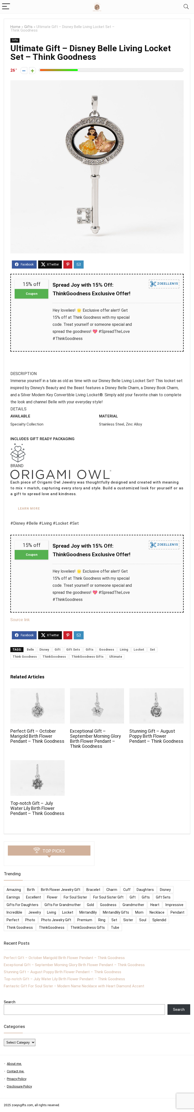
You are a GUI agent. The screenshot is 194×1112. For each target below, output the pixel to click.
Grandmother (133, 905)
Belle (30, 649)
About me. (14, 1064)
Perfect (13, 920)
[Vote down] (23, 70)
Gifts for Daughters (22, 905)
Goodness (106, 649)
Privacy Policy (16, 1079)
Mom (139, 912)
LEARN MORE (29, 508)
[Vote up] (32, 70)
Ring (101, 920)
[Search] (186, 6)
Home (15, 27)
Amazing (14, 890)
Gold (90, 905)
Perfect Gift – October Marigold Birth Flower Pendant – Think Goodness (37, 736)
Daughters (145, 890)
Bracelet (93, 890)
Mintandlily (88, 912)
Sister (128, 920)
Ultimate (115, 656)
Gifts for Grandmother (62, 905)
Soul (142, 920)
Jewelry (34, 912)
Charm (111, 890)
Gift (58, 649)
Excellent (33, 897)
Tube (115, 927)
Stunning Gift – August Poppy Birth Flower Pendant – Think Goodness (156, 736)
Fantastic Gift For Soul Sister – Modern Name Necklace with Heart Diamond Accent (74, 986)
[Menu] (6, 6)
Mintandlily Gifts (116, 912)
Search (9, 1002)
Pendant (177, 912)
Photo (30, 920)
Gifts (28, 27)
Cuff (127, 890)
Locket (139, 649)
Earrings (13, 897)
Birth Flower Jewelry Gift (60, 890)
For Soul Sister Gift (108, 897)
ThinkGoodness (54, 656)
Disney (44, 649)
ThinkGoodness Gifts (87, 656)
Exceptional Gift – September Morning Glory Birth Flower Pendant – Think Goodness (95, 739)
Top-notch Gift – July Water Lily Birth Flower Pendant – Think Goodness (37, 808)
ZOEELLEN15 (167, 283)
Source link (20, 619)
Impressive (174, 905)
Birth (31, 890)
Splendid (159, 920)
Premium (84, 920)
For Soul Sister (75, 897)
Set (152, 649)
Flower (52, 897)
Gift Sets (73, 649)
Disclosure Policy (19, 1086)
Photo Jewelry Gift (56, 920)
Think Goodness (25, 656)
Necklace (157, 912)
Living (124, 649)
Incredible (14, 912)
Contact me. (15, 1071)
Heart (154, 905)
